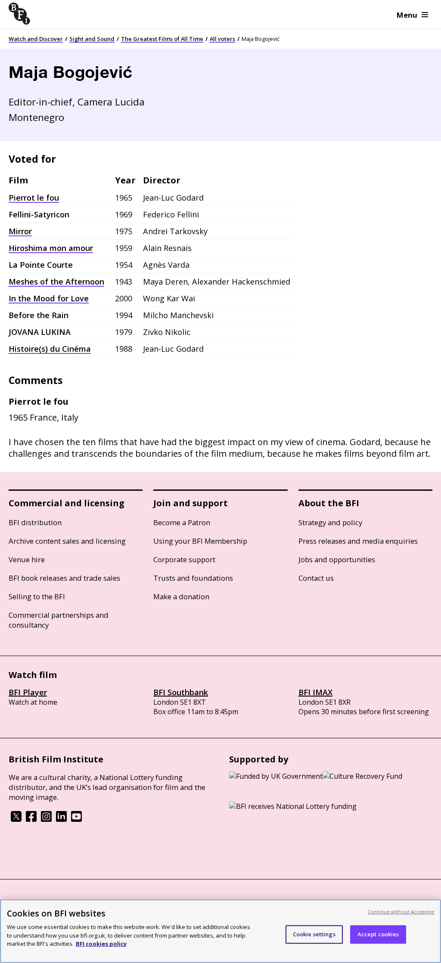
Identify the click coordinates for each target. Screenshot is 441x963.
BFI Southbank (180, 692)
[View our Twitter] (16, 819)
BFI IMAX (315, 692)
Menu (407, 15)
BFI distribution (35, 522)
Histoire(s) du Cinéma (50, 349)
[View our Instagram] (46, 819)
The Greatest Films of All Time (162, 39)
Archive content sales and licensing (67, 541)
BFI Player (28, 692)
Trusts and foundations (193, 578)
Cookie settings (314, 934)
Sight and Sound (92, 39)
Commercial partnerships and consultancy (59, 620)
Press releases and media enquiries (358, 541)
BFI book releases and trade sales (64, 578)
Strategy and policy (330, 522)
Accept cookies (378, 934)
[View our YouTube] (76, 819)
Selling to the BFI (37, 596)
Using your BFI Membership (200, 541)
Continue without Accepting (401, 911)
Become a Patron (181, 522)
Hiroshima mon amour (51, 248)
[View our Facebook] (31, 819)
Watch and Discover (36, 39)
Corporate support (184, 559)
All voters (222, 39)
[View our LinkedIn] (61, 819)
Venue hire (27, 559)
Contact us (316, 578)
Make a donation (181, 596)
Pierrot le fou (34, 197)
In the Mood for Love (49, 298)
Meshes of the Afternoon (56, 281)
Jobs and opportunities (336, 559)
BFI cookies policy (101, 944)
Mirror (20, 231)
